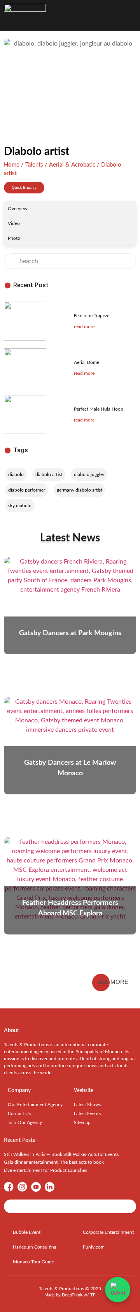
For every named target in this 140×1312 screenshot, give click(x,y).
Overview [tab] (17, 208)
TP (93, 1295)
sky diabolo (20, 505)
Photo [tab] (14, 238)
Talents (34, 165)
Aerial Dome (86, 362)
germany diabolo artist (79, 490)
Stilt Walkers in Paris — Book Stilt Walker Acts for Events (61, 1154)
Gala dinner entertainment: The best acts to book (54, 1162)
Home (11, 165)
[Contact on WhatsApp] (117, 1289)
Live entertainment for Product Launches (45, 1170)
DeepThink (72, 1295)
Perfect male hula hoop (98, 409)
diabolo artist (48, 474)
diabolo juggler (89, 474)
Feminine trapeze (91, 315)
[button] (130, 16)
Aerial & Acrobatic (72, 165)
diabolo (16, 474)
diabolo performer (26, 490)
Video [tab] (14, 223)
